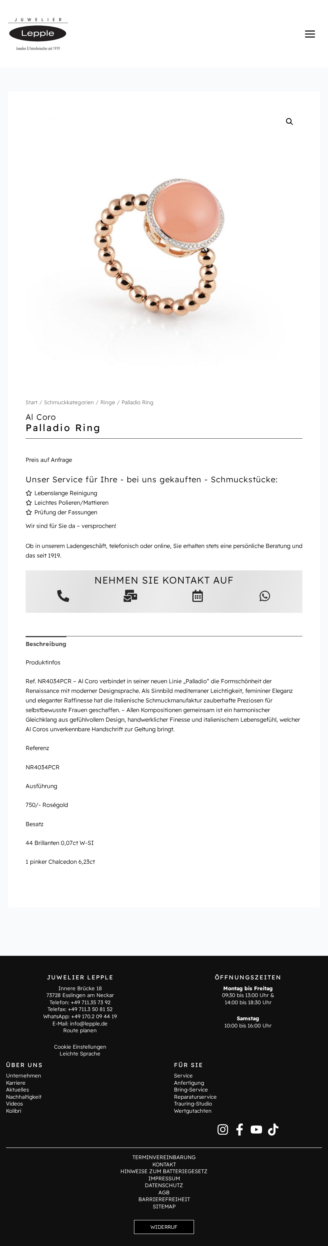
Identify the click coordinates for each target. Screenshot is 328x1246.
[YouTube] (256, 1130)
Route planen (80, 1030)
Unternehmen (23, 1075)
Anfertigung (189, 1082)
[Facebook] (240, 1130)
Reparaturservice (195, 1097)
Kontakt (164, 1164)
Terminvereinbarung (164, 1157)
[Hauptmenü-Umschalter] (310, 34)
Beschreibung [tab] (46, 644)
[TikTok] (273, 1130)
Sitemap (164, 1206)
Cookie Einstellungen (80, 1046)
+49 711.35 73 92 (90, 1002)
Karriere (16, 1082)
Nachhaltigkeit (24, 1097)
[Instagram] (223, 1130)
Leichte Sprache (80, 1053)
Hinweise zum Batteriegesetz (164, 1171)
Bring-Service (191, 1089)
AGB (164, 1192)
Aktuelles (17, 1089)
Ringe (107, 402)
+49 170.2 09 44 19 (94, 1016)
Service (183, 1075)
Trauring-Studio (193, 1103)
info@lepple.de (89, 1023)
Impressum (164, 1178)
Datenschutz (164, 1185)
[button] (289, 121)
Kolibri (13, 1111)
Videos (14, 1103)
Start (32, 402)
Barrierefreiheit (164, 1199)
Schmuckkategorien (69, 402)
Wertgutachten (193, 1111)
